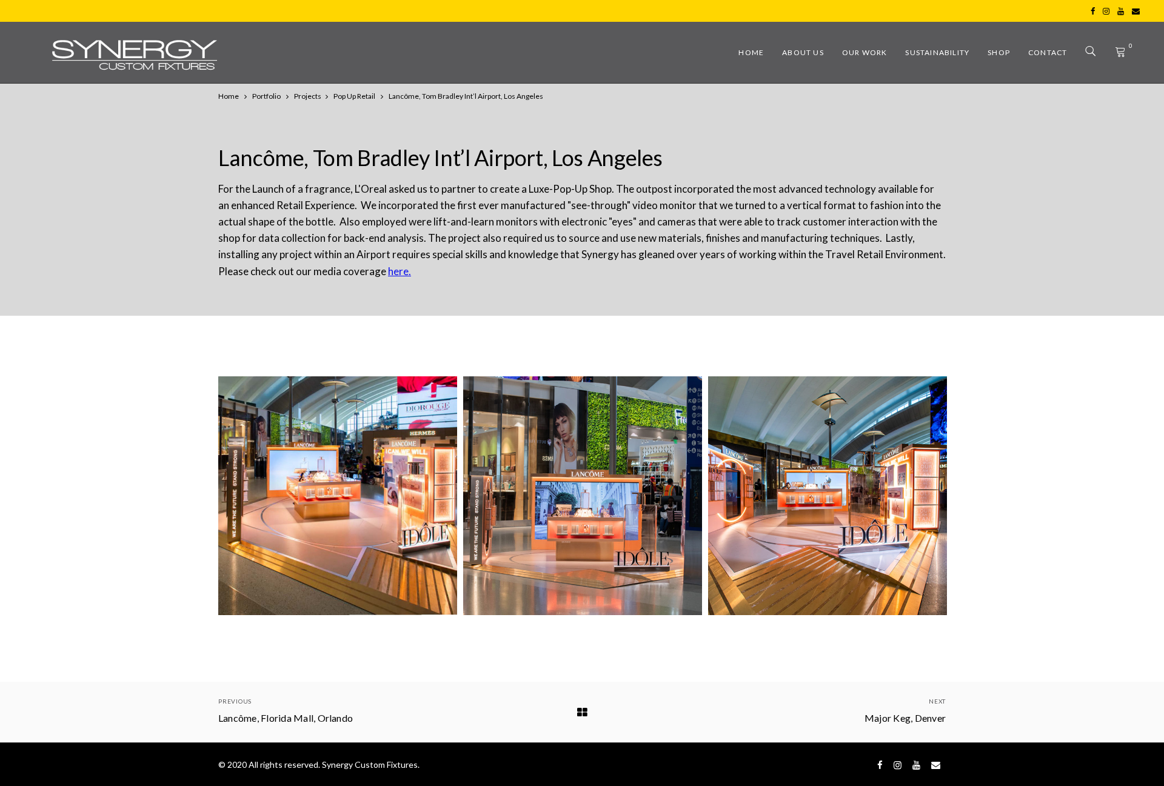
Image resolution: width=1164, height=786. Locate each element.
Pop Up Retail (354, 96)
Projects (307, 96)
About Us (803, 52)
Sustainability (937, 52)
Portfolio (266, 96)
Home (751, 52)
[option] (337, 495)
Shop (999, 52)
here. (399, 271)
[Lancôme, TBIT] (337, 495)
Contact (1047, 52)
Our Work (865, 52)
